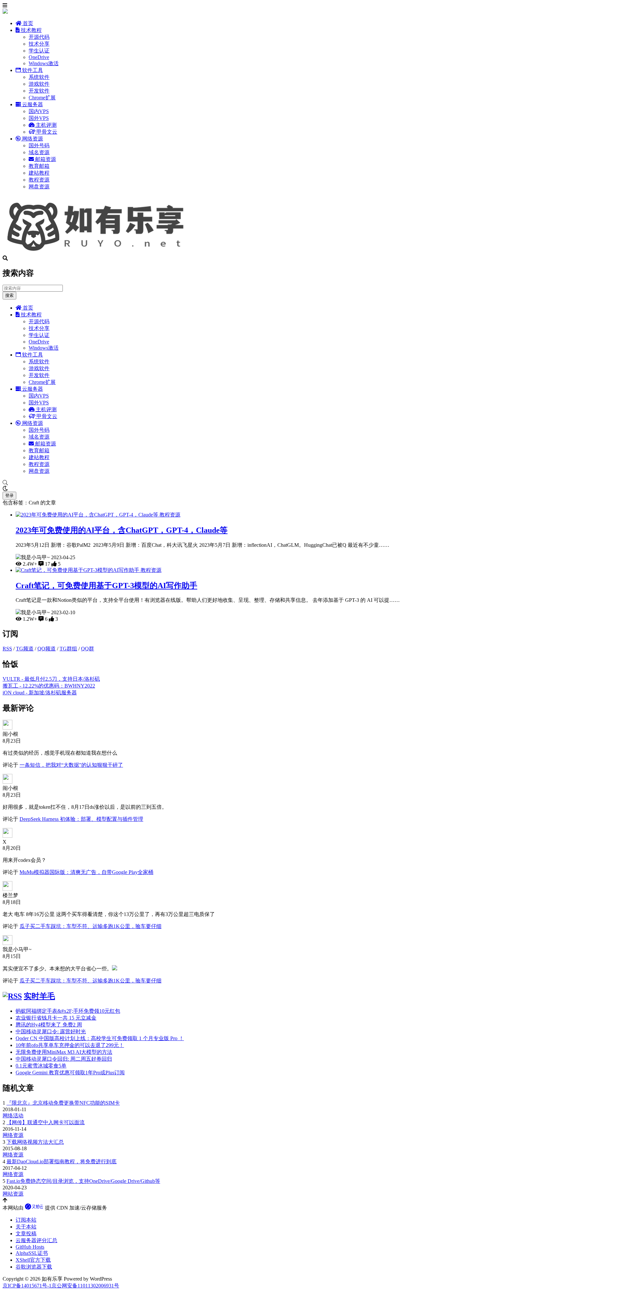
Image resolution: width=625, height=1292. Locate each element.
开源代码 (39, 37)
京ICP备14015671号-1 (27, 1285)
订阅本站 (26, 1220)
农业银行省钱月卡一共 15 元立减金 (56, 1018)
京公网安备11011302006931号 (85, 1285)
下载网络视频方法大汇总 (35, 1142)
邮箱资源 (45, 159)
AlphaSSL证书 (32, 1253)
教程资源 (39, 179)
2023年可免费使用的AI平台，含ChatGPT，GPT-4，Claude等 (122, 530)
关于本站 (26, 1226)
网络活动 (13, 1115)
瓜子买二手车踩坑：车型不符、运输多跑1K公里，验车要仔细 (90, 926)
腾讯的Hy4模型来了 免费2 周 (49, 1024)
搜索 (9, 295)
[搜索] (312, 483)
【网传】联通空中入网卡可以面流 (46, 1122)
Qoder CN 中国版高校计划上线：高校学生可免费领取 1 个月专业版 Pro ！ (100, 1038)
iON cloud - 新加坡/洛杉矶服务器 (40, 692)
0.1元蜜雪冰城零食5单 (41, 1065)
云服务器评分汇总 (36, 1240)
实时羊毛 (39, 996)
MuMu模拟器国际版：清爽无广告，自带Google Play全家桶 (86, 872)
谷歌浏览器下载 (34, 1267)
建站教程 (39, 173)
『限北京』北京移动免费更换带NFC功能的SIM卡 (63, 1103)
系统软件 (39, 77)
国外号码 (39, 145)
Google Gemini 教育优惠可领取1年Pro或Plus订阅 (70, 1072)
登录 (9, 495)
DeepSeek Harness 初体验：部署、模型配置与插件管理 (81, 819)
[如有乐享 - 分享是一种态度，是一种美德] (99, 252)
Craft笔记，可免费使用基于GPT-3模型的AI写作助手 (106, 585)
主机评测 (46, 125)
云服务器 (32, 104)
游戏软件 (39, 84)
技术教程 (31, 30)
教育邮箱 (39, 166)
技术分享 (39, 44)
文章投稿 (26, 1233)
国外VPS (39, 118)
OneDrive (39, 57)
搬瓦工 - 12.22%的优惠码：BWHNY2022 (49, 686)
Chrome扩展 (42, 97)
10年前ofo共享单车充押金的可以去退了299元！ (70, 1045)
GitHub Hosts (30, 1247)
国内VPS (39, 111)
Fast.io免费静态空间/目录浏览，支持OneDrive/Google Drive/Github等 (83, 1181)
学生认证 (39, 50)
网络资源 (32, 138)
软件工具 (32, 70)
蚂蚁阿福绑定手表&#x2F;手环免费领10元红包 (68, 1011)
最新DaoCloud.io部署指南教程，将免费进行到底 (62, 1161)
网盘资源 (39, 186)
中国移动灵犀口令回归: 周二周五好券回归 (64, 1059)
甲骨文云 (46, 132)
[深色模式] (312, 489)
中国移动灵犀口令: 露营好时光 (51, 1031)
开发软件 (39, 91)
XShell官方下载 (33, 1260)
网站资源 (13, 1194)
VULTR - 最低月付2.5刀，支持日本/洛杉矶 (51, 679)
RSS (7, 648)
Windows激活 (44, 63)
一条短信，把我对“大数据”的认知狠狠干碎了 (71, 765)
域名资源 (39, 152)
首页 (27, 23)
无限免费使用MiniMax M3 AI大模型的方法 (64, 1052)
